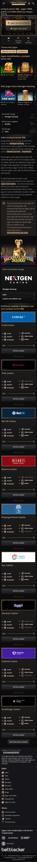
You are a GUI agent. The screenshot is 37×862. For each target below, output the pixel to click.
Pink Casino (7, 373)
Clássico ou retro (8, 51)
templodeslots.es (11, 857)
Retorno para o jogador (10, 121)
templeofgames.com (29, 856)
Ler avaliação (28, 42)
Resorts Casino (9, 469)
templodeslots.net (18, 859)
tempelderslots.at (14, 856)
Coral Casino (8, 325)
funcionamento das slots (17, 233)
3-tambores (22, 51)
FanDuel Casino (9, 661)
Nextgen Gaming (17, 143)
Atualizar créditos (18, 42)
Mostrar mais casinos (18, 742)
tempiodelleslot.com (25, 857)
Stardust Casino (10, 613)
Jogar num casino (8, 184)
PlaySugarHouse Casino (13, 517)
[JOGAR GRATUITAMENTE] (8, 67)
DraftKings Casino (11, 709)
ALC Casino (7, 565)
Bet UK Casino (9, 421)
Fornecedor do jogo (8, 114)
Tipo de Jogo (6, 129)
